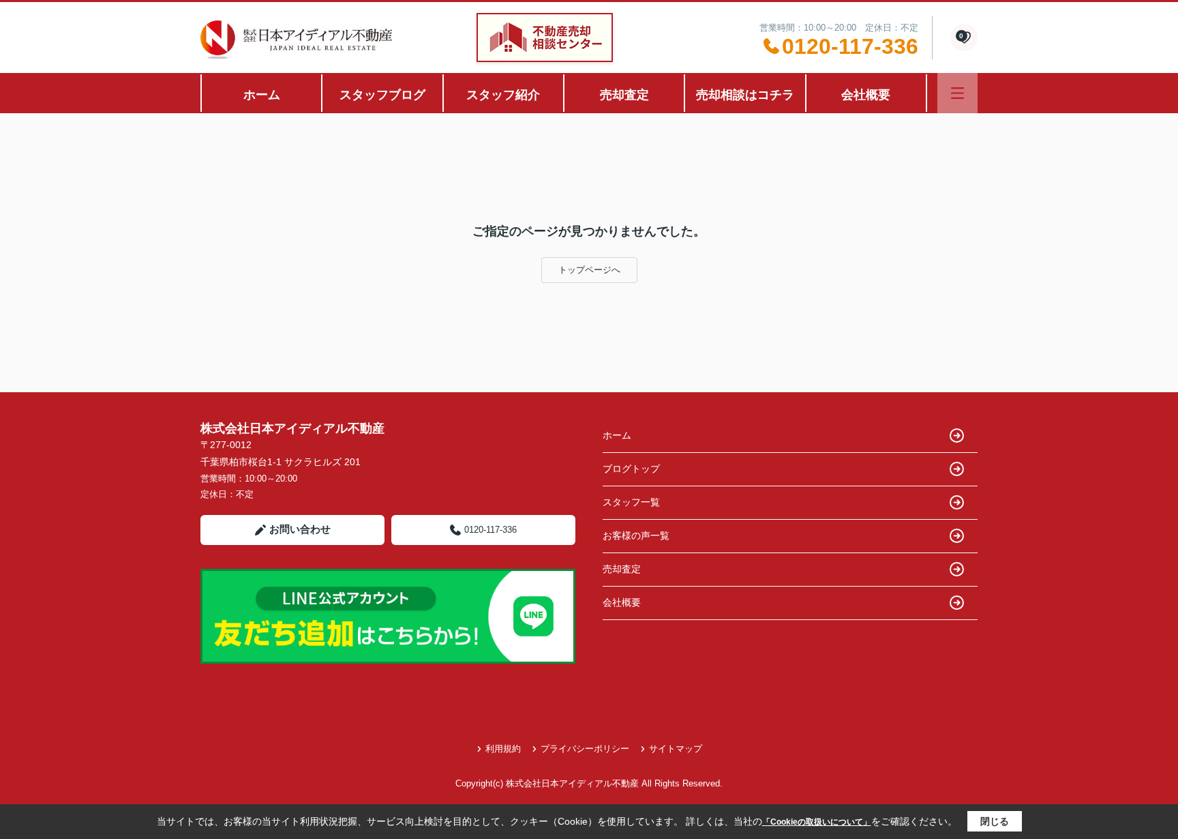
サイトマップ (675, 749)
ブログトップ (631, 468)
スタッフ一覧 (631, 502)
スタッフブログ (382, 95)
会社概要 (865, 95)
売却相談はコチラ (745, 95)
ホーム (261, 95)
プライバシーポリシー (585, 749)
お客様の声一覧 (636, 535)
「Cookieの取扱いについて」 (816, 822)
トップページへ (589, 270)
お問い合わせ (300, 529)
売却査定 (624, 95)
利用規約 (503, 749)
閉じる (994, 821)
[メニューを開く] (957, 93)
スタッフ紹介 (503, 95)
